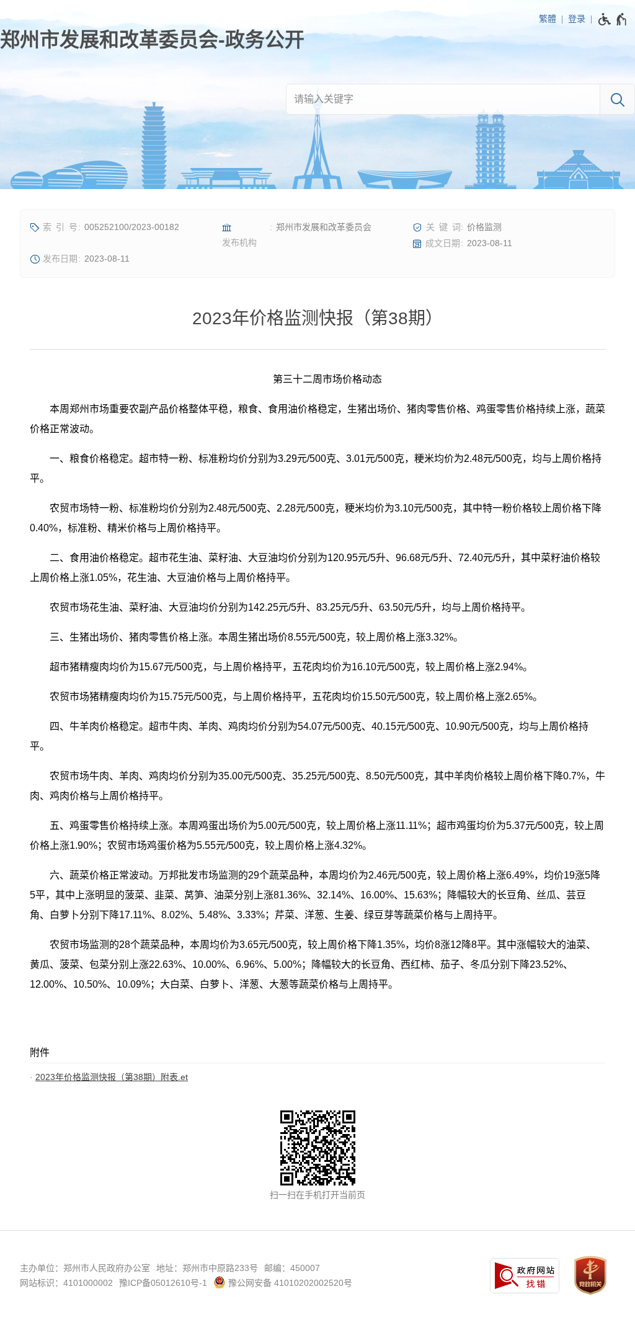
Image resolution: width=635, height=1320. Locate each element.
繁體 (547, 19)
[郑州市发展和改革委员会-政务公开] (152, 40)
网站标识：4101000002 (66, 1283)
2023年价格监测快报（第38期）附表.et (111, 1077)
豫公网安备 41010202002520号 (289, 1283)
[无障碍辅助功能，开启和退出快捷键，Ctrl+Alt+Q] (613, 19)
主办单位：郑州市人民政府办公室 (85, 1268)
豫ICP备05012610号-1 (163, 1283)
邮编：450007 (292, 1268)
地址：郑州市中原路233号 (207, 1268)
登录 (576, 19)
